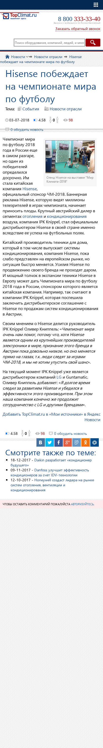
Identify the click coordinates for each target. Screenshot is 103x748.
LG (59, 377)
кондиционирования (67, 216)
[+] (57, 120)
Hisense (29, 188)
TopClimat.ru (18, 20)
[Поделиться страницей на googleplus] (67, 442)
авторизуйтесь (82, 504)
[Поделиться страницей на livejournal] (76, 442)
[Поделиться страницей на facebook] (58, 442)
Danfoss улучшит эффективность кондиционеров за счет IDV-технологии (50, 472)
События (30, 108)
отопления (32, 216)
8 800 (79, 19)
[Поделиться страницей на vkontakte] (40, 442)
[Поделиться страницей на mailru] (94, 442)
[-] (50, 120)
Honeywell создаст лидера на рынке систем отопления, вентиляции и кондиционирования (52, 484)
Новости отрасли (66, 108)
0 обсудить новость (27, 129)
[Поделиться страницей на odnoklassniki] (85, 442)
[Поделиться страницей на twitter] (49, 442)
